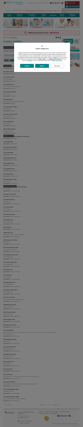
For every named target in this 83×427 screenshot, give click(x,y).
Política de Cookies (56, 60)
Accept (27, 66)
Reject (42, 66)
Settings (57, 66)
